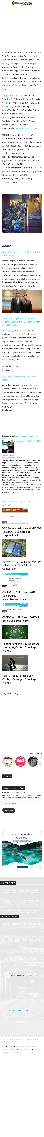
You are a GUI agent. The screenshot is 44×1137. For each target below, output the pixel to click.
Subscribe (9, 810)
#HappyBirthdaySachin (12, 95)
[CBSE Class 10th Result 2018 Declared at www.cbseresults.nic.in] (22, 580)
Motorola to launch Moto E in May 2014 (26, 441)
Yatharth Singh (8, 455)
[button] (4, 3)
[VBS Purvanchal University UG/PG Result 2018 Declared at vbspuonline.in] (22, 515)
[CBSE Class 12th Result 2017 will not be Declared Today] (22, 607)
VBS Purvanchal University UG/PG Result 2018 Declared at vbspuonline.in (21, 532)
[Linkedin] (26, 425)
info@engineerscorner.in (18, 1010)
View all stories (36, 753)
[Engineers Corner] (22, 974)
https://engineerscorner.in (12, 458)
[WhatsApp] (21, 425)
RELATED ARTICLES (12, 501)
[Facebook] (4, 425)
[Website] (23, 495)
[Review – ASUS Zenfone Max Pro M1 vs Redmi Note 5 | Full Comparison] (22, 548)
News (4, 670)
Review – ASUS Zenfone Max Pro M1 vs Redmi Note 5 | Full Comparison (21, 565)
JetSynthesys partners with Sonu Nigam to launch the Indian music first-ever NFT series (21, 322)
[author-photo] (8, 453)
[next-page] (3, 688)
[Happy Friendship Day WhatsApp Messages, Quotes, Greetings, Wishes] (22, 632)
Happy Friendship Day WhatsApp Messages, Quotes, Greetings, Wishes (21, 647)
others (5, 522)
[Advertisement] (22, 30)
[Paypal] (25, 1027)
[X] (10, 425)
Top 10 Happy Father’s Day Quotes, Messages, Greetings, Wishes (19, 679)
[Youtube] (36, 1027)
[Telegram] (31, 425)
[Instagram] (9, 495)
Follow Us (7, 776)
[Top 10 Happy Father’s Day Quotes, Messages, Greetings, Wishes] (22, 663)
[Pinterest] (15, 425)
